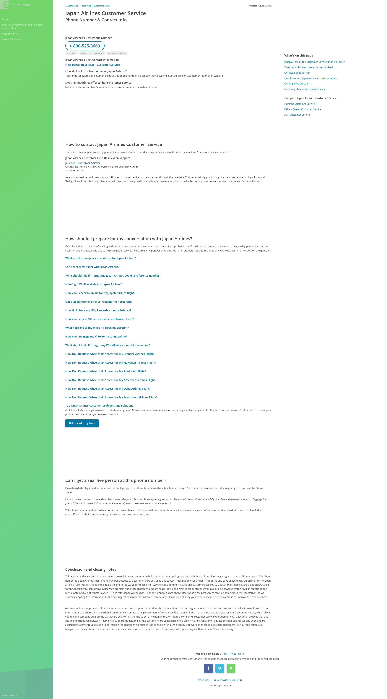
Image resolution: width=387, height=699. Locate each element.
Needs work (237, 653)
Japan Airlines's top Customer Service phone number (314, 61)
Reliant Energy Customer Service (302, 109)
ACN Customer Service (297, 114)
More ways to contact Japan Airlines (304, 89)
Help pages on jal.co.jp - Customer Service (92, 64)
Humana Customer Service (299, 103)
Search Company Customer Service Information (22, 26)
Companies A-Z (10, 34)
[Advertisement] (156, 115)
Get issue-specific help (297, 72)
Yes (226, 653)
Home (5, 19)
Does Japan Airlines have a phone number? (308, 67)
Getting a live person (296, 83)
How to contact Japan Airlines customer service (311, 78)
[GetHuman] (15, 4)
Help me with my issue (82, 423)
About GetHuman (12, 39)
